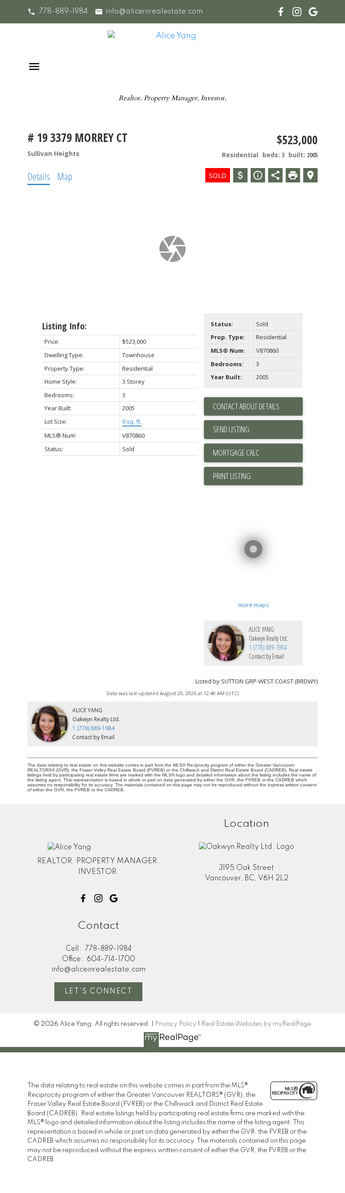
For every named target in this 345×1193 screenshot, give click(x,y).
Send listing (231, 429)
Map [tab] (64, 176)
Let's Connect (99, 991)
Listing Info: (64, 326)
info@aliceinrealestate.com (154, 11)
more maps (253, 605)
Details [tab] (38, 176)
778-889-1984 (63, 11)
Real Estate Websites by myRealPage (256, 1024)
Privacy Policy (175, 1024)
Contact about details (246, 406)
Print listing (232, 475)
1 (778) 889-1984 (268, 647)
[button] (57, 12)
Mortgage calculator (258, 453)
